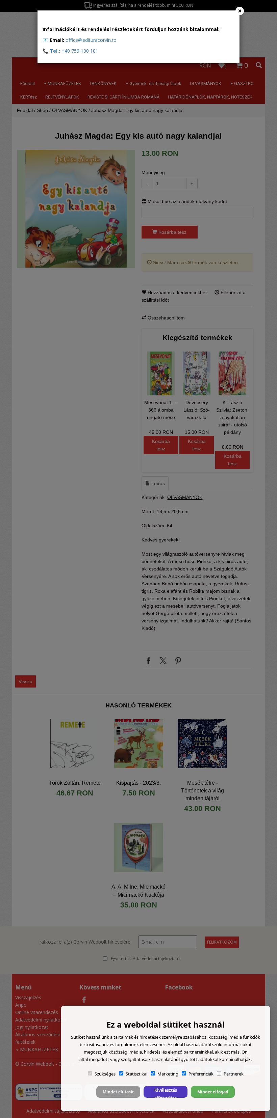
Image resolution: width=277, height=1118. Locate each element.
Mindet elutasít (118, 1092)
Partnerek (234, 1074)
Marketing (167, 1074)
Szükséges (105, 1074)
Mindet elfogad (212, 1092)
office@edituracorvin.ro (91, 40)
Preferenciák (200, 1074)
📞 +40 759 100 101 (70, 51)
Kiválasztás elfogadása (165, 1092)
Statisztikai (136, 1074)
